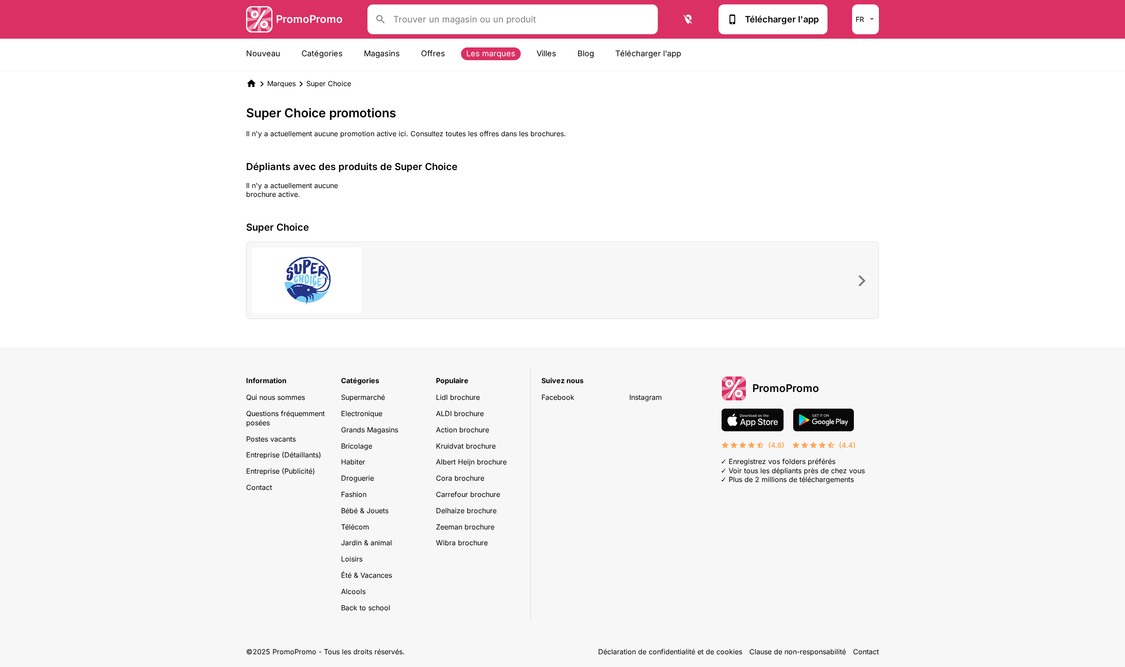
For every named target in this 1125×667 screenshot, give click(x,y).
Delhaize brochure (466, 510)
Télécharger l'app (782, 19)
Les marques (490, 53)
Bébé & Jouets (364, 510)
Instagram (645, 397)
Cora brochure (460, 478)
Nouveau (263, 53)
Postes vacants (271, 439)
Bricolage (356, 446)
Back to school (365, 607)
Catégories (322, 53)
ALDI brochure (460, 413)
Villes (546, 53)
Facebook (557, 397)
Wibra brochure (462, 542)
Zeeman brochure (465, 526)
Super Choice (328, 83)
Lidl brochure (458, 397)
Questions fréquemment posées (285, 418)
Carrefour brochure (468, 494)
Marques (281, 83)
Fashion (354, 494)
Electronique (361, 413)
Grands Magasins (369, 429)
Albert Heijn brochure (471, 461)
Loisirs (352, 559)
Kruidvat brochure (466, 446)
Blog (585, 53)
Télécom (355, 526)
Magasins (382, 53)
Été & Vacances (366, 575)
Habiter (353, 461)
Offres (433, 53)
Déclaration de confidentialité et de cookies (670, 651)
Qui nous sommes (275, 397)
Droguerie (357, 478)
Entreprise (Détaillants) (283, 454)
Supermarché (363, 397)
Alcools (353, 591)
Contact (259, 487)
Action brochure (462, 429)
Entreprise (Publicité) (280, 471)
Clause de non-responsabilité (797, 651)
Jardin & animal (366, 542)
